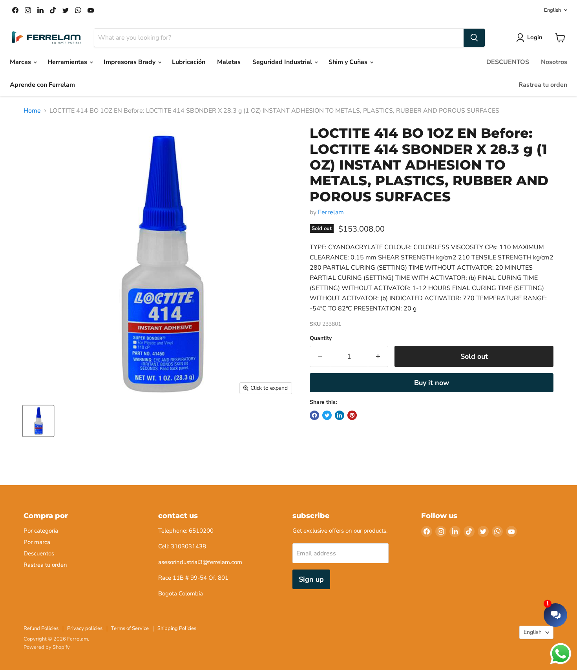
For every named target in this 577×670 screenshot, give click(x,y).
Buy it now (431, 382)
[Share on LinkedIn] (339, 415)
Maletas (229, 62)
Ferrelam (331, 212)
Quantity (321, 338)
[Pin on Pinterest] (352, 415)
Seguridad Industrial (283, 62)
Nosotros (554, 62)
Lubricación (188, 62)
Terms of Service (130, 628)
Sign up (311, 579)
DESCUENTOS (507, 62)
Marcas (21, 62)
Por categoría (41, 531)
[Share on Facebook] (314, 415)
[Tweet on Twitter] (327, 415)
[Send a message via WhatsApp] (560, 653)
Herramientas (68, 62)
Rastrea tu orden (543, 84)
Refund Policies (41, 628)
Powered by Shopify (47, 647)
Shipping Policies (176, 628)
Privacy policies (84, 628)
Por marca (37, 542)
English (552, 10)
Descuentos (39, 553)
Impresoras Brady (130, 62)
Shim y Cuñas (349, 62)
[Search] (474, 38)
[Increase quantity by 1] (378, 356)
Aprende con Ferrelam (42, 84)
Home (32, 110)
